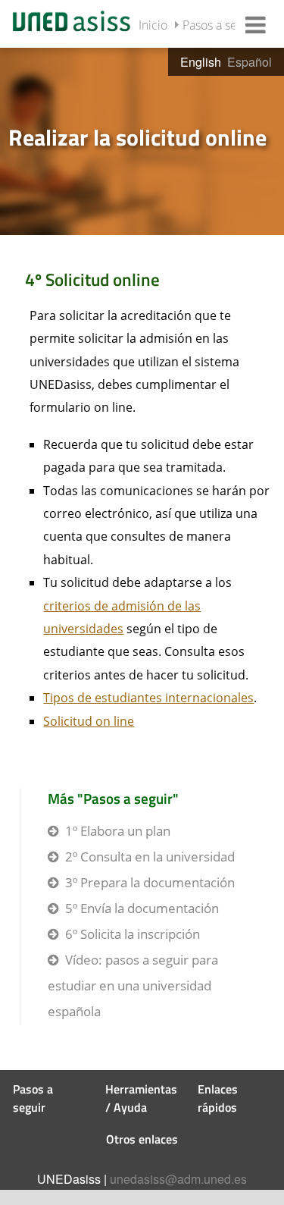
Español (249, 62)
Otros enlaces (142, 1139)
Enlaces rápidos (218, 1098)
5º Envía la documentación (142, 908)
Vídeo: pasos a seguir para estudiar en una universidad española (133, 985)
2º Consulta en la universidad (150, 856)
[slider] (142, 140)
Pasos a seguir (220, 25)
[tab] (142, 140)
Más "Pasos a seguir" (113, 798)
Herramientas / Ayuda (141, 1098)
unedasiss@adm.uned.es (178, 1179)
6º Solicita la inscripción (132, 934)
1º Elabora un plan (117, 830)
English (200, 62)
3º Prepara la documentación (150, 882)
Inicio (153, 25)
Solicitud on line (88, 721)
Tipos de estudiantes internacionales (148, 697)
